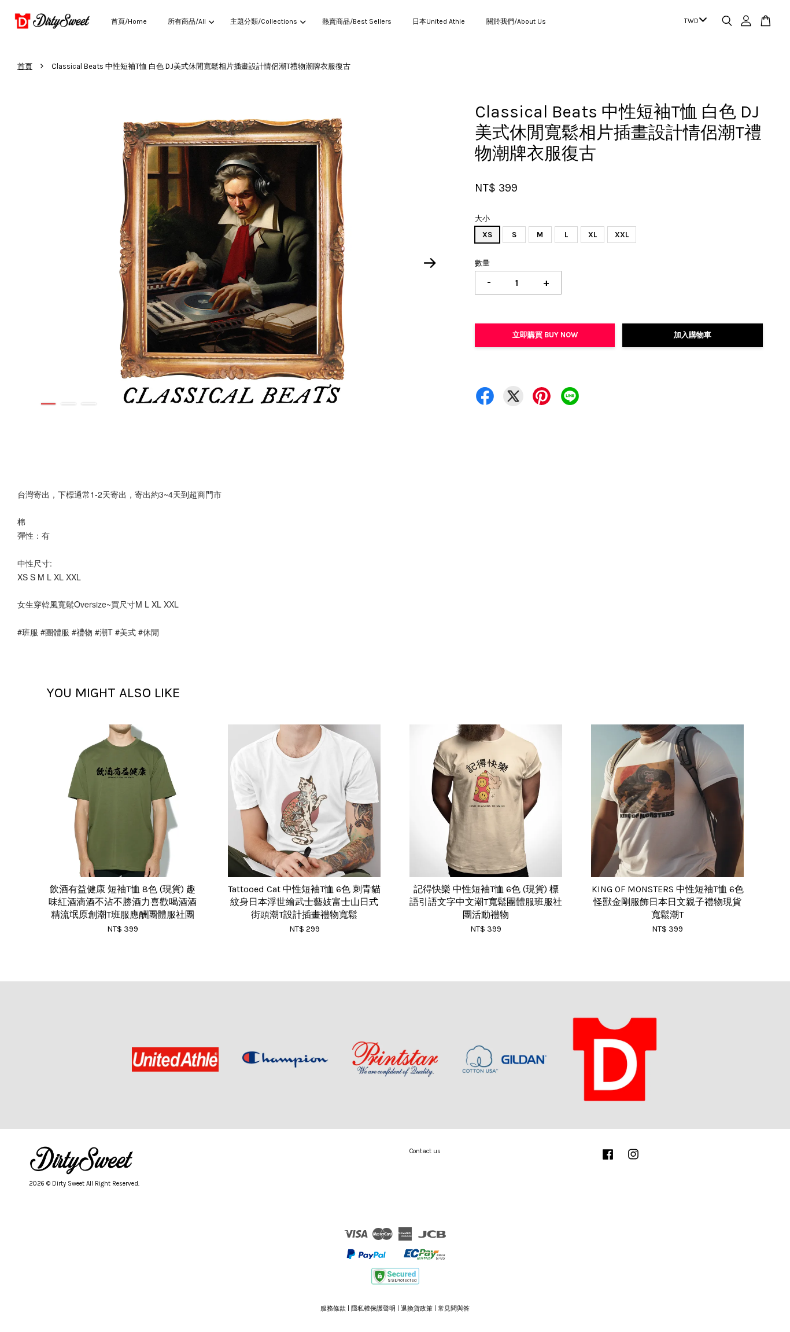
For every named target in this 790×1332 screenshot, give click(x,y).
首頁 (24, 66)
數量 (482, 263)
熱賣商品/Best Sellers (357, 21)
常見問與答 (454, 1308)
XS (487, 234)
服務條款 (333, 1308)
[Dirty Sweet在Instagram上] (633, 1160)
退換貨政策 (417, 1308)
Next (430, 262)
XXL (622, 234)
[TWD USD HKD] (693, 21)
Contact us (425, 1151)
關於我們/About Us (516, 21)
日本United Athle (438, 21)
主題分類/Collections (263, 21)
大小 (482, 218)
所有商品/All (187, 21)
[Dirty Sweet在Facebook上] (608, 1160)
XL (592, 234)
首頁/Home (129, 21)
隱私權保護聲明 (373, 1308)
